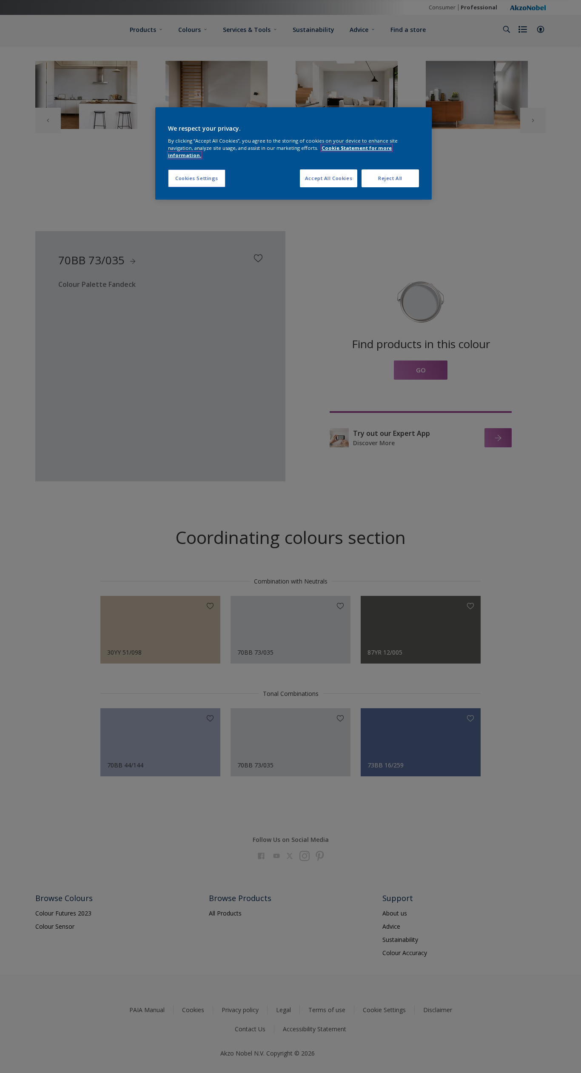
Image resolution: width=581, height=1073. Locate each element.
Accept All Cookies (328, 178)
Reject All (390, 178)
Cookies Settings (196, 178)
